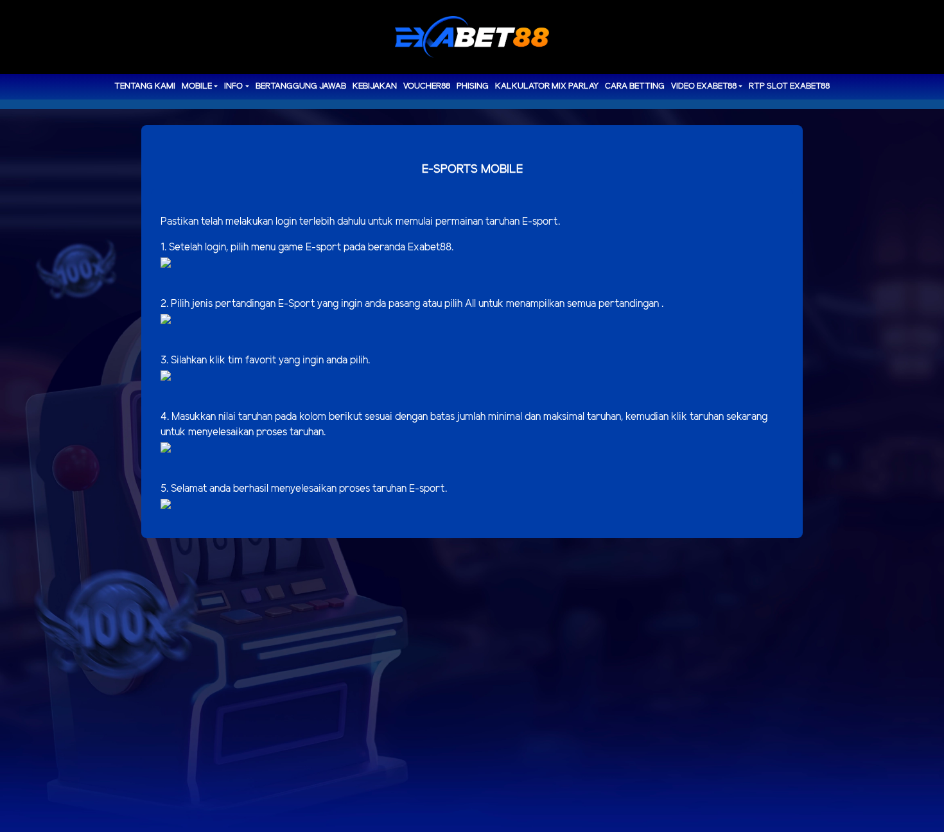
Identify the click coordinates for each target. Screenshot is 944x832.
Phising (473, 86)
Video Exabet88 (704, 86)
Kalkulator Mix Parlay (547, 86)
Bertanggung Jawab (301, 86)
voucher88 (426, 86)
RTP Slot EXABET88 (789, 86)
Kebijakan (375, 86)
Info (233, 86)
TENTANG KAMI (144, 86)
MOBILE (197, 86)
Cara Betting (635, 86)
